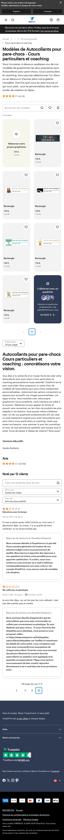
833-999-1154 (8, 810)
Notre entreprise (11, 737)
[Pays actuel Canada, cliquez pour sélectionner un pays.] (57, 780)
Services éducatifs (29, 39)
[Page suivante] (40, 331)
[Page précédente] (23, 331)
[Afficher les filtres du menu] (58, 107)
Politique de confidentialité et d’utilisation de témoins (26, 815)
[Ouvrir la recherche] (12, 19)
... (15, 39)
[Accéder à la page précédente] (16, 690)
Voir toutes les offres (50, 31)
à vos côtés (22, 718)
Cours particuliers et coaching (18, 43)
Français (47, 11)
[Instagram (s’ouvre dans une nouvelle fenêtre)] (12, 781)
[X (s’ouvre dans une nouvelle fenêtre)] (8, 781)
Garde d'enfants (10, 448)
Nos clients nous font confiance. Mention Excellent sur (30, 771)
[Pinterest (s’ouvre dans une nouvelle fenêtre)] (17, 780)
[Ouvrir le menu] (5, 20)
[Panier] (58, 19)
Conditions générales (11, 819)
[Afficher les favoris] (50, 107)
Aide (4, 729)
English (16, 11)
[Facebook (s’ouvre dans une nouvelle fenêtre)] (4, 781)
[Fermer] (60, 2)
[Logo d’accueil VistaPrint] (32, 20)
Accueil (5, 39)
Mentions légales (30, 819)
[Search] (58, 483)
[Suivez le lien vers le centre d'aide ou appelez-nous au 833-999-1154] (51, 19)
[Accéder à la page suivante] (47, 690)
